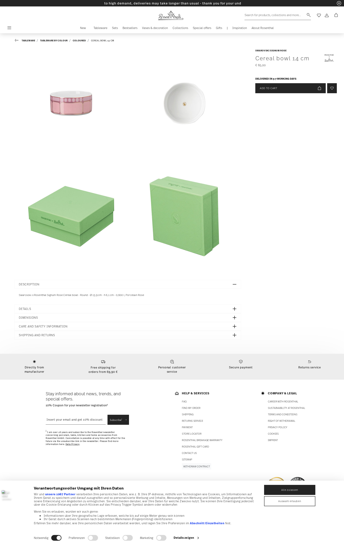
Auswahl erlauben (289, 501)
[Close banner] (339, 3)
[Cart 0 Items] (335, 15)
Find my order (191, 408)
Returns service (309, 367)
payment (187, 427)
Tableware (28, 40)
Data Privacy (73, 444)
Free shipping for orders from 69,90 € (103, 370)
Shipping (188, 414)
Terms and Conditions (282, 414)
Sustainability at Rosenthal (286, 408)
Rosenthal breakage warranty (202, 440)
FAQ (184, 401)
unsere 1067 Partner (60, 494)
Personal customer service (172, 369)
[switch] (93, 538)
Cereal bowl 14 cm (102, 40)
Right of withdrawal (281, 420)
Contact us (189, 453)
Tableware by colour (54, 40)
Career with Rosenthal (283, 401)
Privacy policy (277, 427)
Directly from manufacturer (34, 369)
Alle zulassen (289, 490)
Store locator (191, 433)
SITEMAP (187, 459)
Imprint (273, 440)
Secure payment (241, 367)
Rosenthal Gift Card (195, 446)
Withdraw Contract (196, 466)
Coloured (79, 40)
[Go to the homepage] (170, 15)
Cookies (273, 433)
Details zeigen (184, 538)
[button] (83, 28)
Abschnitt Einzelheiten (207, 523)
